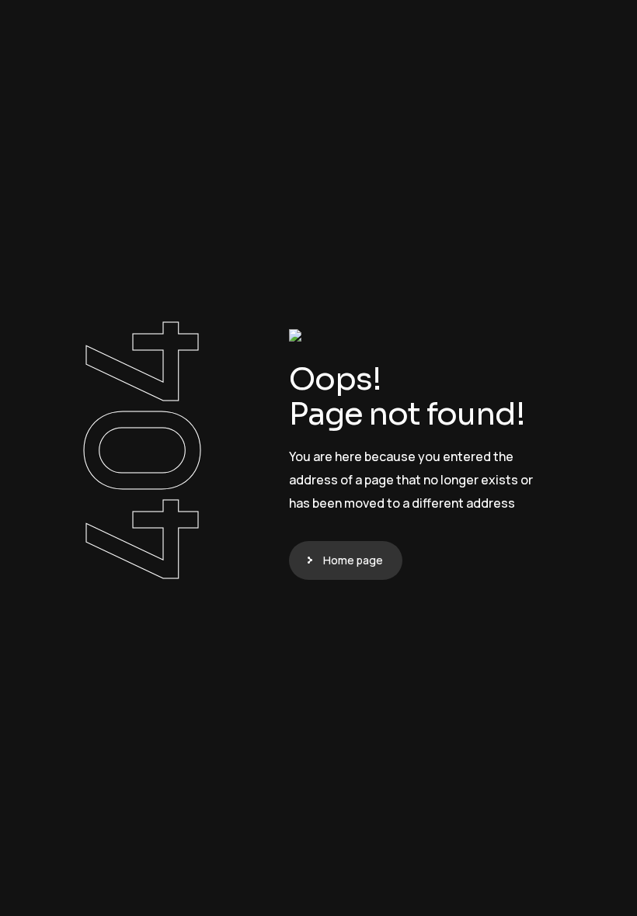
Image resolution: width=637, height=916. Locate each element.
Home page (353, 560)
